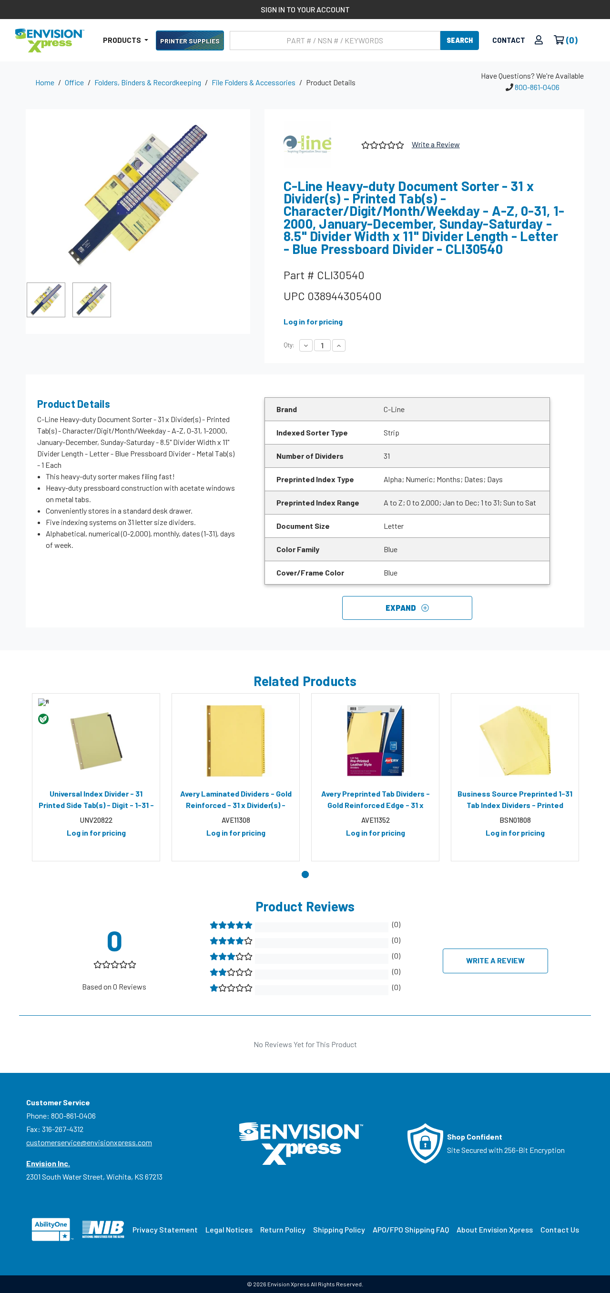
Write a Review (436, 144)
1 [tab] (305, 874)
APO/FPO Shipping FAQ (411, 1229)
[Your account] (539, 40)
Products (122, 40)
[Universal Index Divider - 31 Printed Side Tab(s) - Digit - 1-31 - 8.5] (96, 741)
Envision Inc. (48, 1163)
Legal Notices (229, 1229)
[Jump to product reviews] (382, 143)
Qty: (289, 345)
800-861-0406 (537, 86)
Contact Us (559, 1229)
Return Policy (282, 1229)
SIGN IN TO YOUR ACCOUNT (305, 9)
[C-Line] (319, 144)
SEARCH (460, 40)
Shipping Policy (339, 1229)
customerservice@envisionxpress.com (89, 1142)
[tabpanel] (96, 777)
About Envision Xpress (495, 1229)
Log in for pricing (313, 321)
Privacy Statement (165, 1229)
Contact (508, 40)
